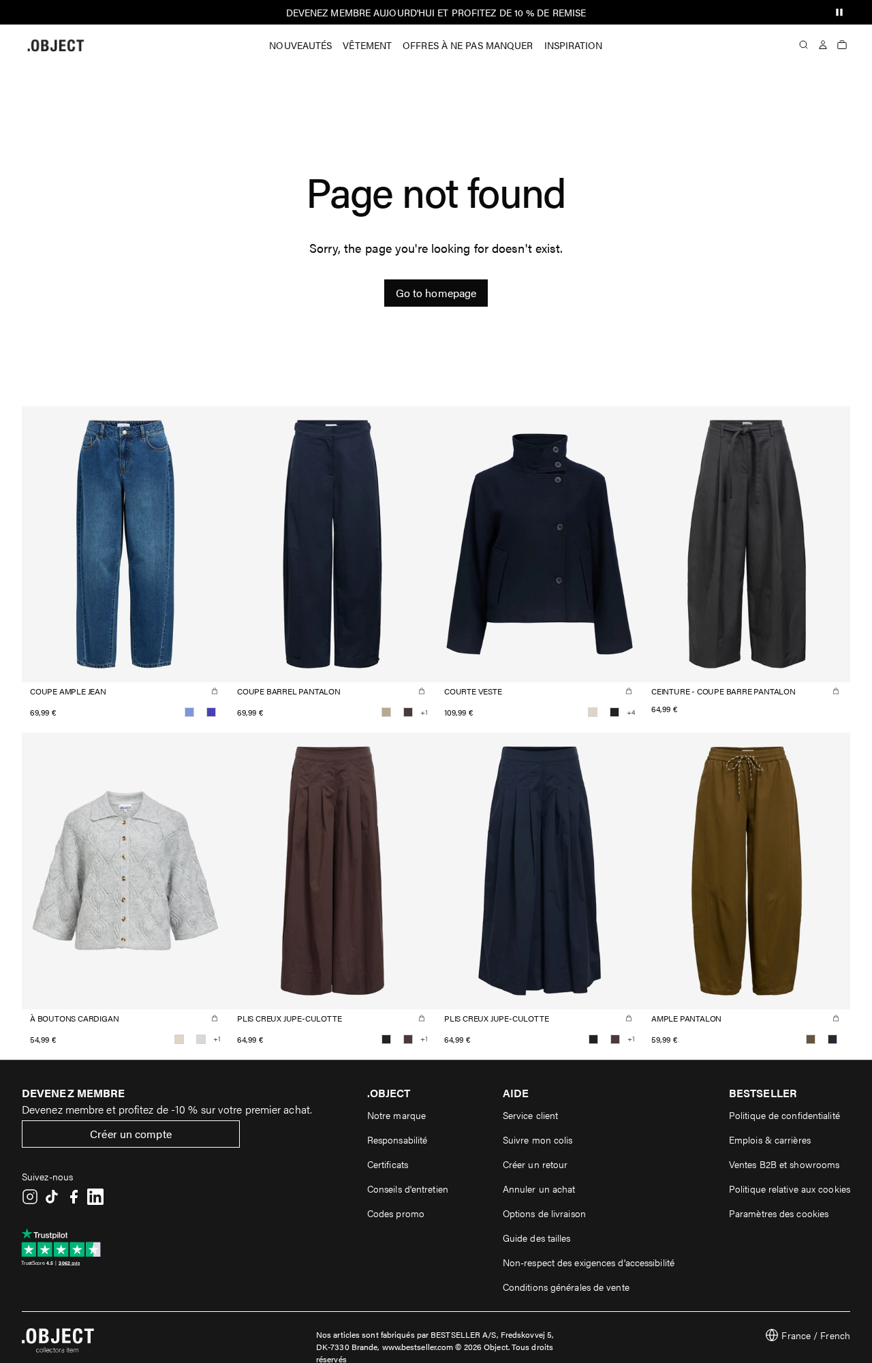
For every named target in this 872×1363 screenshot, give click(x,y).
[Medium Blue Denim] (211, 712)
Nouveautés (300, 45)
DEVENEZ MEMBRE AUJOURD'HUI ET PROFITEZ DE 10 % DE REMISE (436, 12)
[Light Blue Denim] (189, 712)
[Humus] (386, 712)
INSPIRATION (573, 45)
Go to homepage (436, 293)
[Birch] (592, 712)
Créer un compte (131, 1134)
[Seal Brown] (408, 712)
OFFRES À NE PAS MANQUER (468, 45)
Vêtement (367, 45)
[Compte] (823, 45)
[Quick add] (214, 691)
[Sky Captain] (832, 1039)
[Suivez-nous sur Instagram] (30, 1197)
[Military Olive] (810, 1039)
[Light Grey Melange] (201, 1039)
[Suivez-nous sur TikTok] (52, 1197)
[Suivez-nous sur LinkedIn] (95, 1197)
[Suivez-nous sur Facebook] (73, 1197)
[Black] (614, 712)
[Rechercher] (804, 45)
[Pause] (839, 12)
